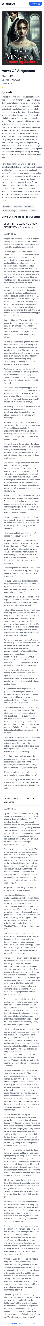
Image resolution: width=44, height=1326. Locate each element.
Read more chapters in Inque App (22, 1324)
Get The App (35, 4)
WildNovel (9, 3)
